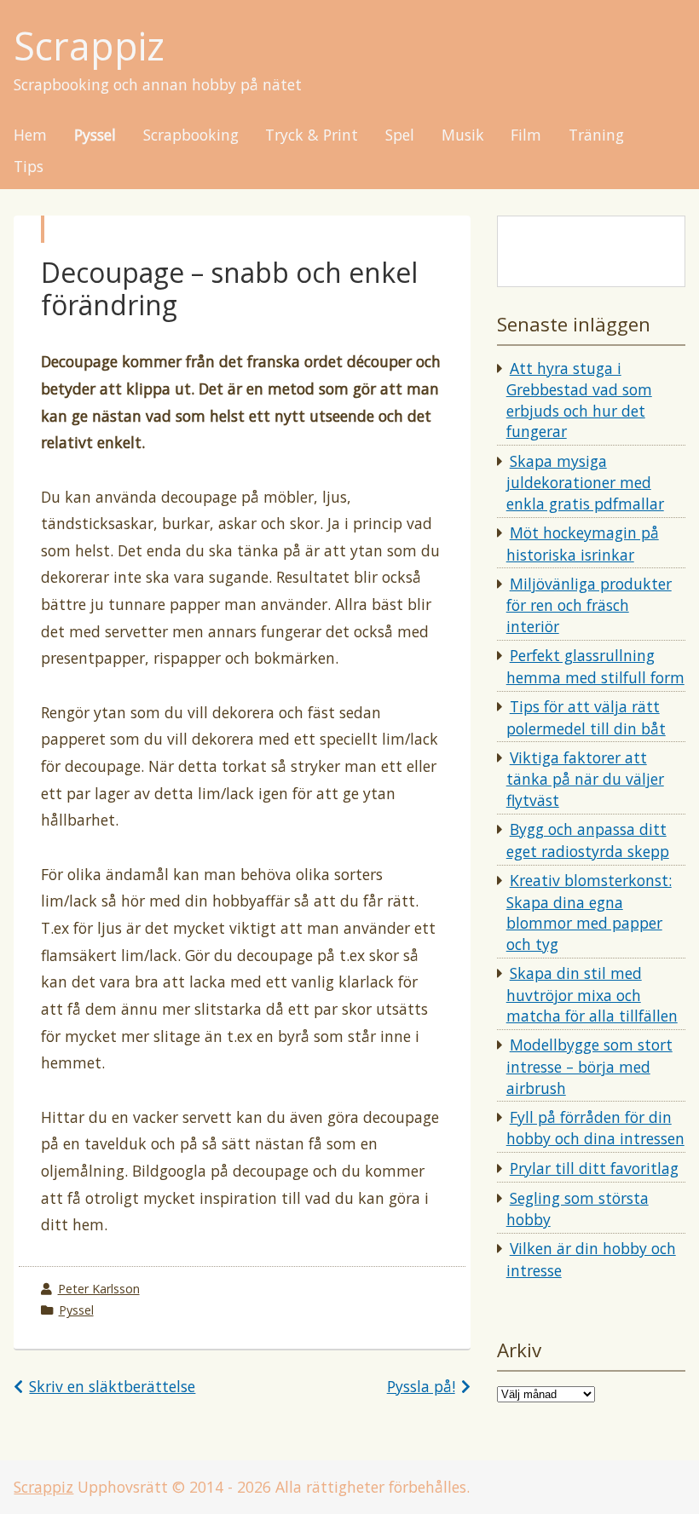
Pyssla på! (421, 1386)
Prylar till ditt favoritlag (594, 1168)
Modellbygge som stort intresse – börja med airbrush (589, 1065)
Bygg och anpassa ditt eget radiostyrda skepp (587, 840)
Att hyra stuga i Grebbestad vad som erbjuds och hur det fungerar (579, 400)
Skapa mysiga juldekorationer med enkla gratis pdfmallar (585, 482)
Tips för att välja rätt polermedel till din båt (586, 717)
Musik (463, 135)
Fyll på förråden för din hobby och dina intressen (595, 1128)
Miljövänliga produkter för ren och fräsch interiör (589, 604)
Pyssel (95, 135)
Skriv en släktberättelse (112, 1386)
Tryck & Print (311, 135)
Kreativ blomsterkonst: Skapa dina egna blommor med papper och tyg (589, 912)
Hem (30, 135)
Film (526, 135)
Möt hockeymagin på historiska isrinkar (582, 543)
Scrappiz (89, 46)
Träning (596, 135)
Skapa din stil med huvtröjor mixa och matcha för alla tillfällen (592, 994)
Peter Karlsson (99, 1289)
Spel (399, 135)
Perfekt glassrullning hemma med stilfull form (595, 666)
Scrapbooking (191, 135)
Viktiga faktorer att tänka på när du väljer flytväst (585, 778)
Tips (28, 167)
